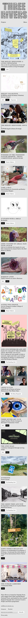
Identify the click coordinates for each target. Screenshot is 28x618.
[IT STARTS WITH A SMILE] (14, 207)
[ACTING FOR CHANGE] (14, 294)
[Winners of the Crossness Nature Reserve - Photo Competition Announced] (14, 144)
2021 (3, 99)
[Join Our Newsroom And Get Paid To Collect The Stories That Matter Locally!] (14, 331)
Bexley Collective (10, 162)
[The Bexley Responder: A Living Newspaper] (14, 43)
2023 (7, 69)
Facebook (10, 609)
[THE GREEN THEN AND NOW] (14, 494)
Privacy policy (4, 615)
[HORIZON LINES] (14, 266)
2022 (3, 69)
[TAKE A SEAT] (14, 175)
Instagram (3, 609)
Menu (25, 22)
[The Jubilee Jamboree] (14, 572)
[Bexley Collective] (14, 82)
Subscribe (21, 612)
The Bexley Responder (16, 393)
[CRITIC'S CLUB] (14, 375)
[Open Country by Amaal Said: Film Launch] (14, 234)
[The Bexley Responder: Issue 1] (14, 113)
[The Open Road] (14, 436)
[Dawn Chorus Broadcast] (14, 530)
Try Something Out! (11, 362)
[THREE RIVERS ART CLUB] (14, 407)
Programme (13, 99)
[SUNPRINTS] (14, 466)
